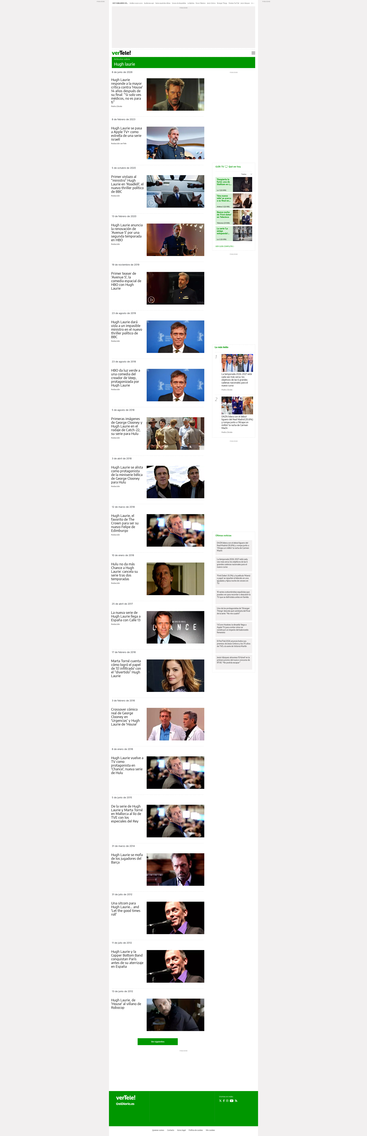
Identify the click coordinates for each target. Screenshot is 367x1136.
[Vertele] (125, 1097)
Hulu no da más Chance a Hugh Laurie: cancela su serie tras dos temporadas (124, 571)
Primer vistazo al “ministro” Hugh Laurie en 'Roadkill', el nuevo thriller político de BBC (127, 184)
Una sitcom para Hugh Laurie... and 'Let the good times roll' (125, 908)
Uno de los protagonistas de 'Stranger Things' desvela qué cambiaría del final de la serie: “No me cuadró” (233, 611)
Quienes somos (158, 1130)
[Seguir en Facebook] (224, 1100)
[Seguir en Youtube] (232, 1100)
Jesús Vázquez (245, 3)
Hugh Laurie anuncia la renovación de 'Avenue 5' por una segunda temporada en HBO (127, 232)
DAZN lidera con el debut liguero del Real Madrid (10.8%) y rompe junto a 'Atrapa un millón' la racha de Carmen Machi (237, 422)
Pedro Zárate (116, 106)
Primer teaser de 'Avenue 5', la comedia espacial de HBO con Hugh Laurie (126, 280)
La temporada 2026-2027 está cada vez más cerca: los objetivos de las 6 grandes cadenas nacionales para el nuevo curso (236, 380)
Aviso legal (181, 1130)
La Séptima (191, 3)
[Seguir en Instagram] (227, 1100)
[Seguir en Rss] (236, 1100)
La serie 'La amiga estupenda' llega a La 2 (222, 231)
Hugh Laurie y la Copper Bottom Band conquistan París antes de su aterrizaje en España (127, 958)
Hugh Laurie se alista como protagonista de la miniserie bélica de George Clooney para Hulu (127, 474)
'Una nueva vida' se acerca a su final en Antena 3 (224, 198)
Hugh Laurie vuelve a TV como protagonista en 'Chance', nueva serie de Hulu (127, 765)
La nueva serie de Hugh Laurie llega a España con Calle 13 (125, 616)
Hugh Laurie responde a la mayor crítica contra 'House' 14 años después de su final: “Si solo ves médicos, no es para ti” (127, 90)
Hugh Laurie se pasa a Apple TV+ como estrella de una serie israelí (126, 133)
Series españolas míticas (162, 3)
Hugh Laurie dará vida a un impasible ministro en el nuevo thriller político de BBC (126, 329)
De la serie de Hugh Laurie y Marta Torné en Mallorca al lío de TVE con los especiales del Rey (127, 813)
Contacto (170, 1130)
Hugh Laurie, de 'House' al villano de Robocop (126, 1004)
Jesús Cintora (211, 3)
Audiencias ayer (149, 3)
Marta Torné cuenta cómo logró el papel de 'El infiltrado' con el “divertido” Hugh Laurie (126, 668)
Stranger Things (222, 3)
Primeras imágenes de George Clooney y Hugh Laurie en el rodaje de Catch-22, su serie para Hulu (126, 426)
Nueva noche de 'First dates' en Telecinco (224, 214)
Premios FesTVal (234, 3)
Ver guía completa (224, 246)
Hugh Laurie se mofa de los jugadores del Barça (127, 858)
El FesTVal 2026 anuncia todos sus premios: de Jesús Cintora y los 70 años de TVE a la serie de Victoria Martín (233, 643)
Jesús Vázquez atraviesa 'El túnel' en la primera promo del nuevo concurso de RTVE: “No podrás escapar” (233, 660)
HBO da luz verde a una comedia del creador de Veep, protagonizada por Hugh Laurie (125, 377)
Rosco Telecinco (201, 3)
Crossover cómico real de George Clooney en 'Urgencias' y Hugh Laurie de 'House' (125, 716)
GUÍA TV (228, 166)
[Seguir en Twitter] (220, 1100)
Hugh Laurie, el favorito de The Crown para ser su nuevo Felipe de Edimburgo (125, 523)
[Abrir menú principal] (253, 53)
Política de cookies (196, 1130)
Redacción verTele (118, 143)
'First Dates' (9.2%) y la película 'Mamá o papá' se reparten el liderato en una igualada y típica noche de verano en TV (233, 579)
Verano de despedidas (179, 3)
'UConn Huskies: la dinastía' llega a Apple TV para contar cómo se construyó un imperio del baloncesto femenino (232, 628)
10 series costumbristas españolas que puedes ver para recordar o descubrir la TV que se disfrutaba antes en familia (233, 594)
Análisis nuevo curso (136, 3)
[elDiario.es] (125, 1103)
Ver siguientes (157, 1041)
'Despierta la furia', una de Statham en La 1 (224, 182)
